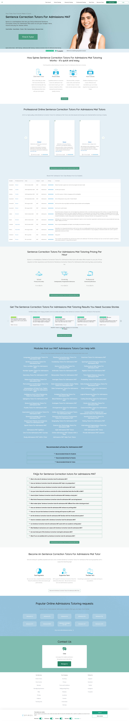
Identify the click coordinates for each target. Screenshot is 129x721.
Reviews (39, 685)
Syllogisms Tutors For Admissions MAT (35, 399)
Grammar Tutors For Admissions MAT (93, 357)
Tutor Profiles (9, 29)
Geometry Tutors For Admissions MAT (35, 375)
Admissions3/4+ (82, 616)
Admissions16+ (64, 616)
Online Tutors (39, 678)
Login (123, 2)
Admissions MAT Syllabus (35, 430)
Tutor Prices (91, 2)
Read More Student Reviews (64, 335)
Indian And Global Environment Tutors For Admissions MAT (64, 412)
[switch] (51, 718)
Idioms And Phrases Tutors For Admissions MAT (65, 367)
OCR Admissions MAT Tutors (93, 430)
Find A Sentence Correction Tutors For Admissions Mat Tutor (64, 542)
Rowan (64, 142)
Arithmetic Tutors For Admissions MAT (64, 370)
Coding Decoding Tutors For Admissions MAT (94, 399)
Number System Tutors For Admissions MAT (35, 371)
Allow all (99, 712)
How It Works (16, 29)
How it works (39, 682)
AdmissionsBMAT (47, 624)
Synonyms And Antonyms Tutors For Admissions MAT (94, 362)
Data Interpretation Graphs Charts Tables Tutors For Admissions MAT (64, 384)
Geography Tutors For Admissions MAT (64, 421)
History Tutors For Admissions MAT (93, 421)
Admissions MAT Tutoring (29, 47)
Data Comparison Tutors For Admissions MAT (65, 389)
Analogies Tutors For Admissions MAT (64, 403)
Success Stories (31, 29)
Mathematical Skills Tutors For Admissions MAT (94, 367)
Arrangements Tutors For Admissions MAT (65, 408)
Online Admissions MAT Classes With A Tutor (65, 433)
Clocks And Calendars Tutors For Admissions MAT (94, 404)
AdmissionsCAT (81, 624)
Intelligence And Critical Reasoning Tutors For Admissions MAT (35, 395)
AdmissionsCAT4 (99, 624)
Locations (64, 695)
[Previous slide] (26, 138)
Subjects (39, 698)
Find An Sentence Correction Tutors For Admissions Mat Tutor (64, 295)
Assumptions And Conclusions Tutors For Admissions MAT (35, 412)
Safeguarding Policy (64, 688)
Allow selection (100, 716)
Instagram (90, 688)
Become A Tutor (100, 2)
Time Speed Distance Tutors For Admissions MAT (93, 375)
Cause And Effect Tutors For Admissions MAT (94, 408)
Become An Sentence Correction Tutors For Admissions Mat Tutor (64, 590)
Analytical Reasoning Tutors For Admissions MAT (64, 395)
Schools (64, 698)
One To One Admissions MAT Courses (35, 433)
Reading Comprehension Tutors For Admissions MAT (64, 358)
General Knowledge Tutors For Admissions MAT (36, 417)
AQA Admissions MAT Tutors (64, 430)
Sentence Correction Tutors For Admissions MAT (36, 362)
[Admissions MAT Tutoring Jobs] (45, 465)
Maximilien (17, 224)
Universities (64, 701)
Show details (77, 718)
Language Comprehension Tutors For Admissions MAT (35, 358)
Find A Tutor (111, 2)
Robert (16, 185)
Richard (39, 142)
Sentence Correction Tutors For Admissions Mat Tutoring (48, 47)
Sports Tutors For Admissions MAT (35, 425)
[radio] (48, 184)
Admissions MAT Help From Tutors (64, 437)
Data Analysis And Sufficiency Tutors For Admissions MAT (93, 384)
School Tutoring (57, 2)
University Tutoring (69, 2)
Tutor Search (48, 2)
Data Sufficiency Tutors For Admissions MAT (94, 389)
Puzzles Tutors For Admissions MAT (35, 407)
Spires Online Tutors (10, 47)
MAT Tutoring (19, 47)
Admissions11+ (30, 616)
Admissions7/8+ (99, 616)
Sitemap (64, 705)
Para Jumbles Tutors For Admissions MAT (36, 367)
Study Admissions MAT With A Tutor (35, 437)
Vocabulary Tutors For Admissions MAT (64, 362)
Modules (64, 691)
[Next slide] (103, 138)
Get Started (64, 98)
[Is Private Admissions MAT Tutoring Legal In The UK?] (83, 465)
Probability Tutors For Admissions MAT (93, 379)
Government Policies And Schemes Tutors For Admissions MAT (35, 421)
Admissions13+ (47, 616)
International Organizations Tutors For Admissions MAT (93, 426)
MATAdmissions (62, 348)
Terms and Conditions (64, 685)
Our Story (64, 678)
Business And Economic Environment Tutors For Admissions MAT (64, 417)
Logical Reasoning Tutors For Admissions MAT (93, 395)
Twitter (90, 685)
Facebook (90, 682)
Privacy (64, 682)
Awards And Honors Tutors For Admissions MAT (94, 417)
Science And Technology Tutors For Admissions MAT (64, 426)
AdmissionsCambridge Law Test (64, 624)
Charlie (16, 189)
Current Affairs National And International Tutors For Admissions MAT (93, 412)
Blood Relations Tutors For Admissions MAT (64, 399)
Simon (89, 142)
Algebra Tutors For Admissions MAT (93, 370)
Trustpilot (90, 691)
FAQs (25, 29)
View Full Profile (33, 151)
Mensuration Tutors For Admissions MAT (64, 375)
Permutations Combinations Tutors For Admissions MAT (35, 384)
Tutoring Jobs (38, 701)
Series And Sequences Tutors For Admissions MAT (35, 404)
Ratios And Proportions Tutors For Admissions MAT (36, 380)
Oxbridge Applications (39, 688)
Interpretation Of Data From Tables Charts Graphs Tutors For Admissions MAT (35, 389)
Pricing (22, 29)
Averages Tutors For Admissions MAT (64, 379)
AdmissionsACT (29, 624)
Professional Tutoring (81, 2)
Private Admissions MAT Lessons (93, 433)
